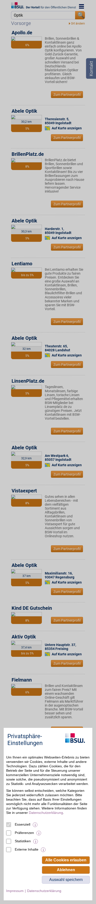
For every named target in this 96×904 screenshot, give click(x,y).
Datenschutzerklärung (46, 813)
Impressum (15, 891)
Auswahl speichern (66, 880)
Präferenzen (24, 833)
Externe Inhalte (26, 849)
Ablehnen (66, 870)
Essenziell (22, 824)
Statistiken (23, 841)
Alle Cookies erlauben (65, 860)
